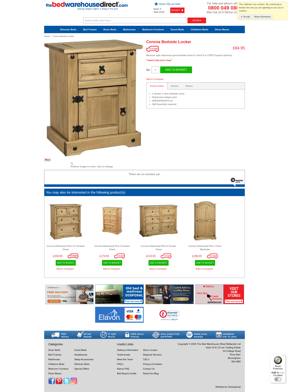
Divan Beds (109, 29)
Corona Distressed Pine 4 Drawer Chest (112, 248)
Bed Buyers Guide (126, 373)
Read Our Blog (151, 373)
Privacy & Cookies (152, 364)
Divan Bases (222, 29)
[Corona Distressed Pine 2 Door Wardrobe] (205, 221)
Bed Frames (90, 29)
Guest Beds (177, 29)
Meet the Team (125, 359)
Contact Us (149, 368)
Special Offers (81, 368)
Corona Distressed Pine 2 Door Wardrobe (204, 248)
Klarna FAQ (123, 368)
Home (162, 4)
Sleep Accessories (83, 359)
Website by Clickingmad (228, 386)
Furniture (153, 29)
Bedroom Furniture (58, 368)
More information (262, 16)
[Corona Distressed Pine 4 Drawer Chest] (112, 221)
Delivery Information (127, 350)
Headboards (80, 354)
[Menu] (284, 356)
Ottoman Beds (68, 29)
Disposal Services (152, 354)
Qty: (148, 69)
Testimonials (123, 354)
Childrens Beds (56, 364)
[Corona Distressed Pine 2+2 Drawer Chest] (65, 221)
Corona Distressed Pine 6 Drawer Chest (158, 248)
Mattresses (129, 29)
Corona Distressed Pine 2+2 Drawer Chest (66, 248)
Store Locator (150, 350)
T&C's (146, 359)
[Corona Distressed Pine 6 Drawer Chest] (158, 221)
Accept (246, 16)
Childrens (199, 29)
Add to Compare (155, 79)
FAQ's (120, 364)
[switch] (278, 379)
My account (173, 4)
